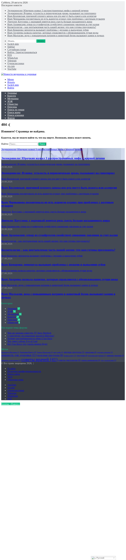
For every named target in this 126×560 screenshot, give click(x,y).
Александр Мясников (10, 352)
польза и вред (70, 355)
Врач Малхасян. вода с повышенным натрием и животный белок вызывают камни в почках (55, 35)
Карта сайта (13, 374)
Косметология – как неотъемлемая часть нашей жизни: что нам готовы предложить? (51, 27)
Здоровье (12, 93)
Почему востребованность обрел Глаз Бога (29, 338)
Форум (11, 118)
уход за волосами (108, 360)
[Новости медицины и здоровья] (18, 74)
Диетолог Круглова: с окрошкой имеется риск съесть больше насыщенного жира (49, 21)
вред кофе (58, 352)
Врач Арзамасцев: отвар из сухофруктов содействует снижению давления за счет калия (53, 24)
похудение (82, 355)
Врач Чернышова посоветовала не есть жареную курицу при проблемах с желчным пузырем (56, 19)
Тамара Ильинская (45, 352)
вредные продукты (74, 352)
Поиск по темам (15, 109)
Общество (12, 104)
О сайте (11, 368)
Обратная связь (15, 379)
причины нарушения (97, 355)
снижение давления (115, 355)
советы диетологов (69, 360)
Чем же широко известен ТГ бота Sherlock (29, 333)
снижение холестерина (11, 360)
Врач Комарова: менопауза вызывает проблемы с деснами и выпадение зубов (48, 30)
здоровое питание (105, 352)
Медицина (12, 98)
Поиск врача (13, 112)
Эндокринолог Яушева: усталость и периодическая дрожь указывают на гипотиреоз (51, 13)
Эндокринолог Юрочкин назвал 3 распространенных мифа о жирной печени (48, 10)
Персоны (12, 107)
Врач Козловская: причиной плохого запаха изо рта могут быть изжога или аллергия (51, 16)
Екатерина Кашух (28, 352)
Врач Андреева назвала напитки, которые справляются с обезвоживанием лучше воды (52, 32)
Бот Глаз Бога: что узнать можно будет (27, 344)
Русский (100, 558)
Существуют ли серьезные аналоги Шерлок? (30, 335)
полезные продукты (50, 355)
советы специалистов (90, 360)
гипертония (90, 352)
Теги (9, 377)
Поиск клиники (15, 115)
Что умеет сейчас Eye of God (22, 341)
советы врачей (39, 359)
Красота (11, 95)
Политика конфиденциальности (24, 371)
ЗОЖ (10, 101)
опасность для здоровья (19, 355)
